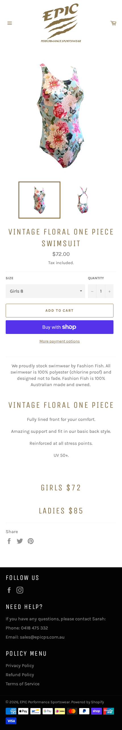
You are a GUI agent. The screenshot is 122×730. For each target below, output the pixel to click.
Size (9, 278)
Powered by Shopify (87, 702)
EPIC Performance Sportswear (45, 702)
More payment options (59, 341)
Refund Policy (20, 674)
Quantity (96, 278)
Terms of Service (22, 683)
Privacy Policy (20, 665)
